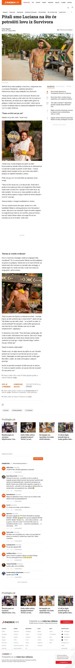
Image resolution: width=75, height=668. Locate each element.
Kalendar (40, 645)
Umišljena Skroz (11, 553)
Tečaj (50, 631)
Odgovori (40, 642)
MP (4, 515)
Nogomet (16, 631)
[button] (4, 427)
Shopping (28, 631)
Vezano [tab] (68, 86)
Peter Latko (9, 532)
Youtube (66, 634)
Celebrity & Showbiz (31, 12)
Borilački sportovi (18, 645)
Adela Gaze (9, 467)
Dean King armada (11, 476)
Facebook (67, 631)
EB (4, 546)
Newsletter (64, 648)
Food (27, 640)
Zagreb (4, 640)
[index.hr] (11, 2)
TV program (52, 634)
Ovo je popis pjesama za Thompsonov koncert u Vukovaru (61, 92)
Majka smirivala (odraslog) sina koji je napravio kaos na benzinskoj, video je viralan (62, 112)
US (4, 554)
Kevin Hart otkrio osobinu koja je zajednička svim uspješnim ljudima (61, 98)
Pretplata (26, 2)
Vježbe (39, 640)
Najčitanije (20, 12)
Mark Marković (10, 494)
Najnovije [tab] (51, 86)
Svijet (3, 631)
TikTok (66, 640)
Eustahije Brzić (10, 545)
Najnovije (12, 12)
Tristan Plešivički (11, 564)
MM (3, 495)
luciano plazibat (17, 410)
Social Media (42, 12)
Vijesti (38, 2)
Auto (27, 645)
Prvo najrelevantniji (19, 463)
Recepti (40, 634)
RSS (50, 642)
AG (4, 468)
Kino (50, 637)
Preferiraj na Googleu (65, 30)
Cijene (63, 2)
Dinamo (16, 634)
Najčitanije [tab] (60, 86)
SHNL (15, 640)
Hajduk (16, 637)
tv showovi (28, 410)
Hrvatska (4, 634)
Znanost (4, 648)
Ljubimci (28, 637)
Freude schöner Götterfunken (15, 572)
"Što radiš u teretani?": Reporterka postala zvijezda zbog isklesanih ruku (61, 104)
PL (4, 533)
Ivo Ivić (8, 505)
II (3, 506)
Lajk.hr (39, 637)
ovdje (9, 392)
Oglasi (57, 2)
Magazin (5, 12)
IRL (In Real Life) (52, 12)
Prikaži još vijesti (59, 124)
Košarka (16, 642)
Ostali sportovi (18, 648)
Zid (33, 2)
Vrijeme (51, 640)
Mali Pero (9, 513)
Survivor (5, 410)
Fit (26, 648)
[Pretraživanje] (71, 7)
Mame (27, 642)
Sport (44, 2)
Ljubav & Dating (63, 12)
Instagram (67, 637)
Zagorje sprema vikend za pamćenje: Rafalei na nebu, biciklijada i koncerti (62, 118)
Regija (3, 637)
